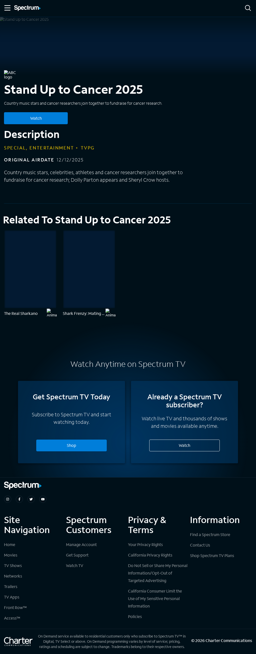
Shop (71, 445)
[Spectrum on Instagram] (7, 499)
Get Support (77, 555)
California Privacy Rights (150, 555)
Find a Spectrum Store (210, 534)
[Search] (248, 8)
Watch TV (74, 565)
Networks (13, 576)
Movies (10, 555)
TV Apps (11, 597)
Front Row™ (15, 607)
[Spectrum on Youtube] (42, 499)
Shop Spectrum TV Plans (212, 555)
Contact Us (200, 545)
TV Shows (13, 565)
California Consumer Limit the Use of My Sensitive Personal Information (155, 598)
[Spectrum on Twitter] (31, 499)
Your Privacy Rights (145, 544)
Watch (36, 118)
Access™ (12, 618)
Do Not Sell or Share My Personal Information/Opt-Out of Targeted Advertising (158, 573)
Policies (135, 616)
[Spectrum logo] (27, 8)
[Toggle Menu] (7, 8)
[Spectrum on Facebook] (19, 499)
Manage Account (81, 544)
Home (9, 544)
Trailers (10, 586)
